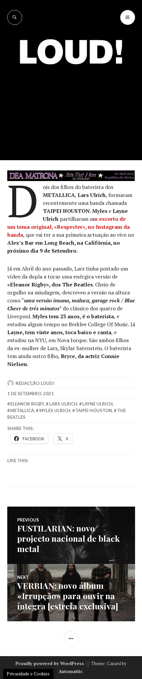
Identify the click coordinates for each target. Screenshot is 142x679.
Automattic (71, 671)
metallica (22, 410)
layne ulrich (97, 403)
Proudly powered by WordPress (50, 663)
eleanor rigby (27, 403)
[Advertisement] (71, 107)
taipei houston (93, 410)
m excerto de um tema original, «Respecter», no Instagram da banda (68, 226)
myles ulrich (54, 410)
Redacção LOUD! (35, 383)
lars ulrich (63, 403)
